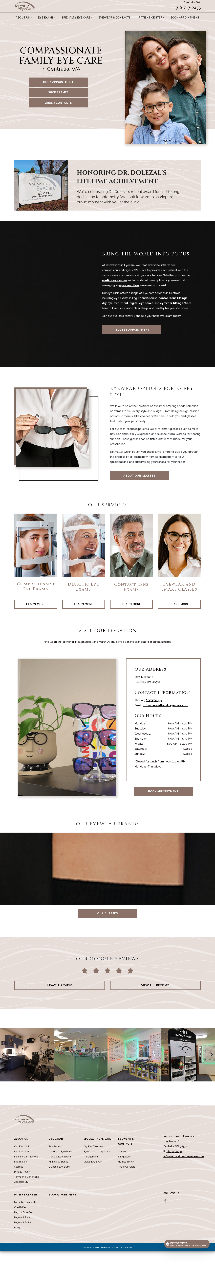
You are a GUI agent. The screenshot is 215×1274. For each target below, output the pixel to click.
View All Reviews (155, 985)
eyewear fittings (171, 303)
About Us (23, 17)
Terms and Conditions (26, 1176)
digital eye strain (141, 303)
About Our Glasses (139, 475)
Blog (17, 1227)
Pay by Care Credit (24, 1212)
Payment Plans (22, 1217)
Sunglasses (124, 1156)
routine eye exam (114, 280)
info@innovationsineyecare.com (165, 705)
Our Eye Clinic (22, 1146)
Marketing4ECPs (101, 1247)
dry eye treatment (115, 303)
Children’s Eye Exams (61, 1151)
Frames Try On (126, 1161)
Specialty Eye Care (76, 17)
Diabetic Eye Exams (60, 1166)
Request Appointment (132, 329)
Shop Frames (58, 92)
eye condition (129, 285)
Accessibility (21, 1182)
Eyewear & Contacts (115, 17)
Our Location (21, 1151)
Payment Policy (23, 1222)
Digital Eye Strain (92, 1161)
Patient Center (150, 17)
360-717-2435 (188, 7)
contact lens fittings (173, 298)
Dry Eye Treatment (93, 1146)
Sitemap (18, 1166)
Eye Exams (45, 17)
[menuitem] (23, 18)
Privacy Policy (22, 1171)
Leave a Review (59, 985)
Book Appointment (184, 17)
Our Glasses (107, 913)
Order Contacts (58, 102)
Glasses (122, 1151)
